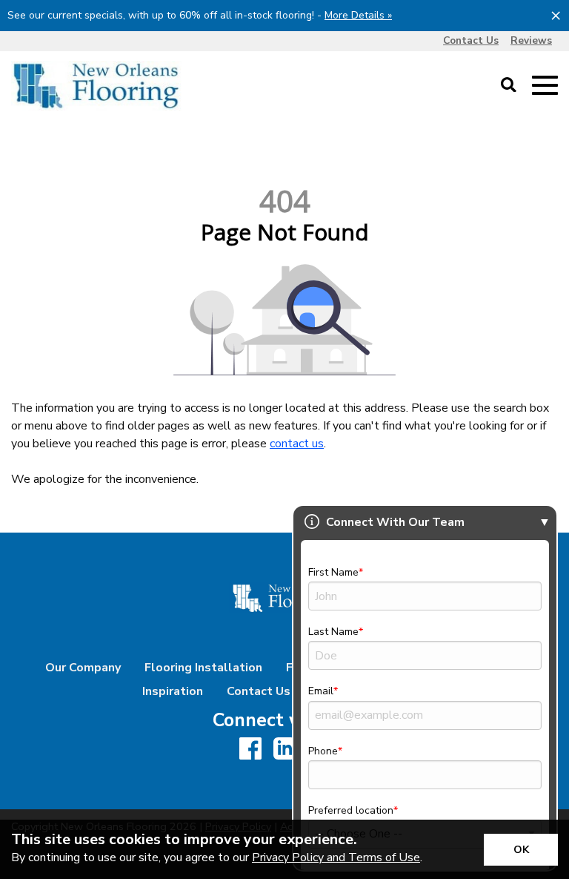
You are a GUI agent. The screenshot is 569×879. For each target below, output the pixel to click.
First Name (333, 572)
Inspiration (172, 691)
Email (320, 691)
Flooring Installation (203, 668)
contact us (297, 443)
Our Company (83, 668)
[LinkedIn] (284, 749)
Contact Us (258, 691)
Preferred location (350, 810)
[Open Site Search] (508, 86)
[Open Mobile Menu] (545, 86)
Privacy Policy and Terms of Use (336, 857)
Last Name (333, 632)
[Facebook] (250, 749)
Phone (323, 751)
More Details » (358, 15)
